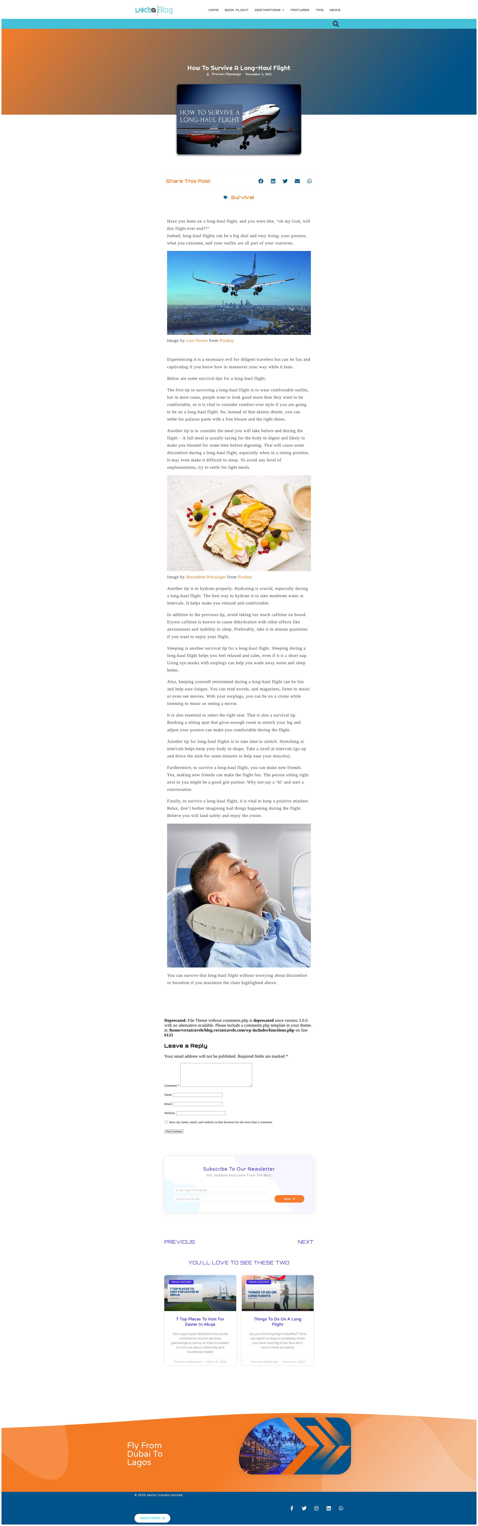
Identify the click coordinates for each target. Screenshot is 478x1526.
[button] (336, 24)
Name (168, 1095)
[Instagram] (316, 1508)
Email (168, 1104)
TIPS (320, 10)
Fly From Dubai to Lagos (145, 1454)
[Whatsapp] (341, 1508)
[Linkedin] (328, 1508)
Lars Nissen (197, 340)
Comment (171, 1085)
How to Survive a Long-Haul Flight (238, 68)
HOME (214, 10)
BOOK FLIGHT (237, 10)
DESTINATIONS (267, 10)
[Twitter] (304, 1508)
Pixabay (227, 340)
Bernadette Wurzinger (206, 577)
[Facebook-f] (291, 1508)
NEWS (335, 10)
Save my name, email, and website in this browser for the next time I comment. (221, 1122)
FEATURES (300, 10)
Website (169, 1113)
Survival (242, 197)
